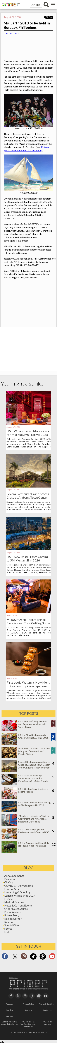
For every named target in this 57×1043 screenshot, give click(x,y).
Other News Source (16, 908)
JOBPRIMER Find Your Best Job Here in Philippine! (28, 1024)
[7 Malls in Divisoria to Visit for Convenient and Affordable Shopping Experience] (9, 824)
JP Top (35, 4)
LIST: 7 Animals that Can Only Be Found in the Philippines (33, 844)
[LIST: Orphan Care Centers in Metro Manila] (9, 797)
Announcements (14, 875)
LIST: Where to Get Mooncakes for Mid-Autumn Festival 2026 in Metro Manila (28, 434)
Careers (28, 1010)
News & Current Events (18, 905)
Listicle (8, 898)
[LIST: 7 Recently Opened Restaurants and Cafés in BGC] (9, 838)
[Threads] (43, 959)
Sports (8, 928)
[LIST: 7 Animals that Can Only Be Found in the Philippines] (9, 851)
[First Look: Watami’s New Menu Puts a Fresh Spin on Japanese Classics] (28, 675)
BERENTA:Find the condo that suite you (9, 1023)
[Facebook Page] (5, 957)
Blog (17, 33)
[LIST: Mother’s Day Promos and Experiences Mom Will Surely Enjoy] (9, 730)
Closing (8, 882)
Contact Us (47, 1010)
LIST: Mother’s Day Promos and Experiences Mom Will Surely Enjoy (32, 724)
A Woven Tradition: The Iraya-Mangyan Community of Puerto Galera (34, 751)
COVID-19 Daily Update (18, 885)
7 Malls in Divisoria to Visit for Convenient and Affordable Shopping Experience (34, 818)
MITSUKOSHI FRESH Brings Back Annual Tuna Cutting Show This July (28, 623)
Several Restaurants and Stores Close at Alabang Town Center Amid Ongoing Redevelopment (28, 497)
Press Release (12, 912)
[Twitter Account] (15, 959)
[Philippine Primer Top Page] (10, 8)
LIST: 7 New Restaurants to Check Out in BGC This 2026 (33, 736)
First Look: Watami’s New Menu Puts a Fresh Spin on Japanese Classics (28, 686)
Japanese (9, 1016)
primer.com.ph (26, 1032)
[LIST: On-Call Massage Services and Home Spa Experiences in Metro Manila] (9, 784)
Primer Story (11, 915)
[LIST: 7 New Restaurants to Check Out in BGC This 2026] (9, 743)
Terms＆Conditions (47, 1004)
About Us (9, 1004)
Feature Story (12, 889)
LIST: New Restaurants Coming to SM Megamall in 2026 (27, 558)
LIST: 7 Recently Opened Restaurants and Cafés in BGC (33, 831)
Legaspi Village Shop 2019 (19, 895)
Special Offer (12, 925)
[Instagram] (24, 957)
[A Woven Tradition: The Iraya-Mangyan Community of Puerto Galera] (9, 757)
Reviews (9, 922)
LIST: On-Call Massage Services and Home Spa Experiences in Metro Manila (33, 778)
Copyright (9, 1010)
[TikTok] (33, 959)
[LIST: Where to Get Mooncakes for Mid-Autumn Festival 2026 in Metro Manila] (28, 423)
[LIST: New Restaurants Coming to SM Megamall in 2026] (28, 549)
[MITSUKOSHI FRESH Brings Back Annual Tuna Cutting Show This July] (28, 612)
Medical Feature (14, 902)
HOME (9, 33)
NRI (6, 931)
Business (9, 879)
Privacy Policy (28, 1004)
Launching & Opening (17, 892)
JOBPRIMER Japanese (47, 1023)
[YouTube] (46, 995)
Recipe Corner (13, 918)
